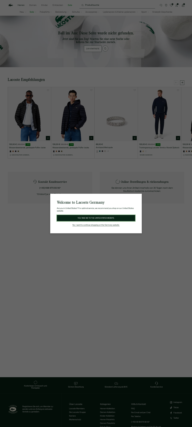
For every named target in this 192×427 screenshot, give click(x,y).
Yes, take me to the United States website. (96, 218)
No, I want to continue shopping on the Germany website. (96, 225)
